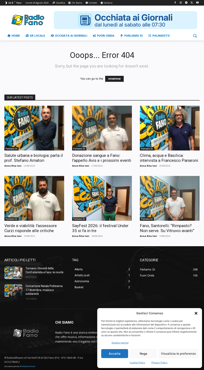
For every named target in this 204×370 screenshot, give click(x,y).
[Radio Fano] (27, 20)
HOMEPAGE (114, 78)
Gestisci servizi (120, 342)
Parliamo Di (11, 148)
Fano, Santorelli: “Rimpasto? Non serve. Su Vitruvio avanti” (167, 228)
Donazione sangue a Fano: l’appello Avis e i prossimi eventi (101, 158)
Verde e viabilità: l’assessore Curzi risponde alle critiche (30, 228)
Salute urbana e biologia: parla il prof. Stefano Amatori (33, 158)
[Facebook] (175, 3)
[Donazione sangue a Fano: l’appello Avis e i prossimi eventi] (102, 128)
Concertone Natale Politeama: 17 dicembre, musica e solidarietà (44, 289)
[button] (196, 313)
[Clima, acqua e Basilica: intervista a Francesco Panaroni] (170, 128)
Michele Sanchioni (27, 366)
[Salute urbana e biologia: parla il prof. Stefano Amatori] (34, 128)
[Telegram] (186, 3)
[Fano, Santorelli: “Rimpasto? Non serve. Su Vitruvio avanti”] (170, 198)
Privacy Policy (159, 362)
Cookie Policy (137, 362)
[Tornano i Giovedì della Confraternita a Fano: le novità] (13, 273)
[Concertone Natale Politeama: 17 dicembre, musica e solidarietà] (13, 290)
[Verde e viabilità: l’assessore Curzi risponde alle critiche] (34, 198)
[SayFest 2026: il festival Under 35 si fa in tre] (102, 198)
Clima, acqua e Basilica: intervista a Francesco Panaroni (169, 158)
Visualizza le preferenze (178, 353)
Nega (143, 353)
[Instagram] (180, 3)
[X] (191, 3)
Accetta (115, 353)
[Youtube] (197, 3)
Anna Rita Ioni (13, 165)
